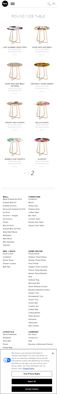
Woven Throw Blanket (37, 273)
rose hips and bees (42, 47)
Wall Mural (7, 239)
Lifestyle (8, 332)
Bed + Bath (9, 251)
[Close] (53, 353)
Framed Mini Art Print (12, 229)
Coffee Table (33, 212)
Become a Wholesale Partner (40, 344)
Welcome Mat (34, 283)
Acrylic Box (33, 303)
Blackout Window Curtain (39, 290)
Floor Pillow (33, 263)
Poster (5, 222)
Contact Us (33, 338)
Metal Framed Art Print (12, 199)
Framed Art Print (10, 206)
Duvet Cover (8, 254)
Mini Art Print (8, 226)
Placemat (32, 319)
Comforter (7, 257)
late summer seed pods (15, 47)
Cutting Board (34, 313)
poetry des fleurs (15, 123)
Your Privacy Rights (31, 374)
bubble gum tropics (15, 159)
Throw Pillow (33, 254)
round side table (14, 49)
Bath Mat (6, 267)
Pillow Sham (8, 260)
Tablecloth (32, 323)
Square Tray (33, 293)
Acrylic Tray (33, 300)
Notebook (7, 338)
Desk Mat (7, 341)
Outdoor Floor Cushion (38, 267)
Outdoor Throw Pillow (37, 257)
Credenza (32, 199)
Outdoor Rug (33, 280)
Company (33, 332)
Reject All (32, 381)
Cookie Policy (28, 369)
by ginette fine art (14, 52)
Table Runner (34, 316)
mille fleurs (42, 123)
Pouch (5, 344)
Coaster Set (33, 306)
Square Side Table (36, 226)
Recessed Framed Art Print (14, 209)
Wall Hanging (8, 242)
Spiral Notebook (10, 334)
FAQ (30, 341)
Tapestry (6, 245)
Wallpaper (7, 235)
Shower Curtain (9, 263)
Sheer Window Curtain (37, 286)
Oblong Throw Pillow (37, 260)
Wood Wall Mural (10, 232)
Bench (31, 202)
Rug (30, 277)
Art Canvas (7, 219)
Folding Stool (34, 209)
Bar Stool (32, 216)
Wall (6, 197)
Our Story (32, 334)
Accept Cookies (31, 389)
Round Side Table (36, 222)
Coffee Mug (33, 309)
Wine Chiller (33, 326)
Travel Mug (7, 347)
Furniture (34, 197)
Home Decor (35, 251)
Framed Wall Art (9, 202)
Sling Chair (33, 206)
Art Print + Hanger (10, 216)
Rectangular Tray (35, 296)
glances (42, 159)
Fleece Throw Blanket (37, 270)
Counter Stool (34, 219)
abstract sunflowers (42, 84)
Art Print (6, 212)
